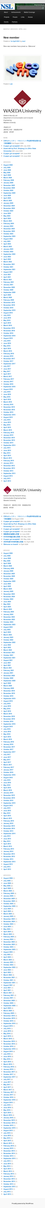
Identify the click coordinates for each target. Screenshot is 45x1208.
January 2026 (8, 182)
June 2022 (7, 256)
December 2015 (9, 407)
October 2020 (8, 290)
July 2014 (6, 448)
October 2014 (8, 442)
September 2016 (9, 386)
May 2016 (6, 397)
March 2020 (7, 297)
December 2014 (9, 437)
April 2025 (7, 198)
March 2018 (7, 351)
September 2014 (9, 445)
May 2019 (6, 320)
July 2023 (6, 241)
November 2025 (9, 188)
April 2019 (7, 323)
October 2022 (8, 251)
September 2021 (9, 269)
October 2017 (8, 361)
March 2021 (7, 279)
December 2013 (9, 465)
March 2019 (7, 325)
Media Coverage (29, 12)
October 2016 (8, 384)
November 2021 (9, 264)
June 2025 (7, 195)
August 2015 (8, 417)
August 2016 (8, 389)
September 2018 (9, 335)
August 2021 (8, 272)
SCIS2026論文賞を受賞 (11, 536)
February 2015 (8, 432)
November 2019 (9, 305)
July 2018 (6, 341)
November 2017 (9, 358)
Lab (11, 84)
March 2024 (7, 221)
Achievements (16, 12)
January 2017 (8, 381)
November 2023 (9, 231)
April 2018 (7, 348)
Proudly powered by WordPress (22, 1203)
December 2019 (9, 302)
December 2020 (9, 287)
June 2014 (7, 450)
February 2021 (8, 282)
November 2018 (9, 330)
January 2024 (8, 226)
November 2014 (9, 440)
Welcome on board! (10, 544)
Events (6, 22)
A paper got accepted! (11, 146)
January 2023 (8, 249)
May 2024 (6, 216)
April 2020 (7, 295)
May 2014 (6, 453)
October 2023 (8, 234)
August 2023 (8, 239)
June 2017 (7, 369)
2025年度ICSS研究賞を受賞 (13, 542)
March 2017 (7, 376)
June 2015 (7, 422)
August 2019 (8, 313)
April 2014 (7, 455)
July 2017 (6, 366)
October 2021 (8, 267)
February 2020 (8, 300)
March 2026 (7, 177)
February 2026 (8, 180)
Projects (6, 17)
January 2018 (8, 356)
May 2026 (6, 172)
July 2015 (6, 420)
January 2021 (8, 284)
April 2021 (7, 277)
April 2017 (7, 374)
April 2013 (7, 481)
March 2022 (7, 261)
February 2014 (8, 460)
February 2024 (8, 223)
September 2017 (9, 363)
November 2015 (9, 409)
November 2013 (9, 468)
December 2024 (9, 206)
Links (22, 17)
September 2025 (9, 193)
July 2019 (6, 315)
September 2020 (9, 292)
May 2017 (6, 371)
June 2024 (7, 213)
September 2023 (9, 236)
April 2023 (7, 244)
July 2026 (6, 167)
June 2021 (7, 274)
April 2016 (7, 399)
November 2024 (9, 208)
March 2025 (7, 200)
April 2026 (7, 175)
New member (11, 37)
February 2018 (8, 353)
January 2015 (8, 435)
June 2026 (7, 170)
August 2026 (8, 165)
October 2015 (8, 412)
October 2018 (8, 333)
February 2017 (8, 379)
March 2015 (7, 430)
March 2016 (7, 402)
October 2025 (8, 190)
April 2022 (7, 259)
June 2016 (7, 394)
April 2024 (7, 218)
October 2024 (8, 211)
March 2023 (7, 246)
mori (23, 41)
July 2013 (6, 478)
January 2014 (8, 463)
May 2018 (6, 346)
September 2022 (9, 254)
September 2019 (9, 310)
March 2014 (7, 458)
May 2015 (6, 425)
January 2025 (8, 203)
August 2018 (8, 338)
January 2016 (8, 404)
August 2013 (8, 476)
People (15, 17)
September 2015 (9, 414)
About (6, 12)
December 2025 (9, 185)
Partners (14, 22)
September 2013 (9, 473)
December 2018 (9, 328)
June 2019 (7, 318)
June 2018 (7, 343)
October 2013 (8, 471)
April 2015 (7, 427)
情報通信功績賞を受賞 (11, 534)
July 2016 (6, 392)
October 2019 (8, 307)
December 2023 (9, 228)
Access (30, 17)
